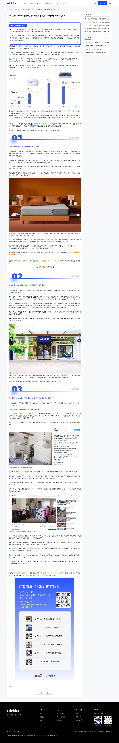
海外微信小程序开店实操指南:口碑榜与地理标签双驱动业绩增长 (97, 19)
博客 (77, 714)
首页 (25, 3)
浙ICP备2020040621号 (105, 731)
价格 (58, 3)
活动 (64, 3)
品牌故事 (78, 717)
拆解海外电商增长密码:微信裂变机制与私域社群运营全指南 (97, 32)
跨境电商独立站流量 (97, 49)
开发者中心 (79, 720)
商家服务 (42, 717)
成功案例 (16, 9)
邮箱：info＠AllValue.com (101, 714)
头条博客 (9, 9)
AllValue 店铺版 (60, 717)
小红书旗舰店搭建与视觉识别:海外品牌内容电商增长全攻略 (97, 22)
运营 (90, 49)
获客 (31, 3)
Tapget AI (59, 720)
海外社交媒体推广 (90, 45)
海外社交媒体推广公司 (101, 45)
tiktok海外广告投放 (90, 52)
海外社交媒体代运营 (104, 42)
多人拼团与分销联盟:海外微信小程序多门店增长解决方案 (97, 25)
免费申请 (102, 3)
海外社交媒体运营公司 (101, 52)
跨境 (87, 49)
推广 (87, 42)
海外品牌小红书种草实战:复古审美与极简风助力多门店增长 (97, 28)
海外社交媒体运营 (93, 42)
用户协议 (9, 731)
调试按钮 (69, 3)
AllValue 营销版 (60, 714)
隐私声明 (16, 731)
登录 (94, 3)
